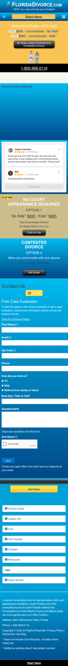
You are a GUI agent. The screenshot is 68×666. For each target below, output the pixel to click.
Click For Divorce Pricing (16, 319)
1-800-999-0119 (34, 68)
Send (8, 460)
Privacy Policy (55, 630)
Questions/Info (10, 409)
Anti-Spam (9, 437)
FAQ (7, 570)
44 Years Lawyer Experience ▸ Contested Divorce (34, 44)
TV (6, 381)
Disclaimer (8, 634)
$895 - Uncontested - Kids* (38, 35)
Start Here (33, 16)
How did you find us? (14, 376)
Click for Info (34, 232)
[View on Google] (59, 149)
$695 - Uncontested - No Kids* (37, 31)
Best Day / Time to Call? (16, 396)
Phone (5, 363)
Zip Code (8, 350)
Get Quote (34, 272)
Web (7, 385)
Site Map (21, 634)
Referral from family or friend (21, 390)
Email (6, 337)
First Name (10, 324)
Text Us (35, 293)
